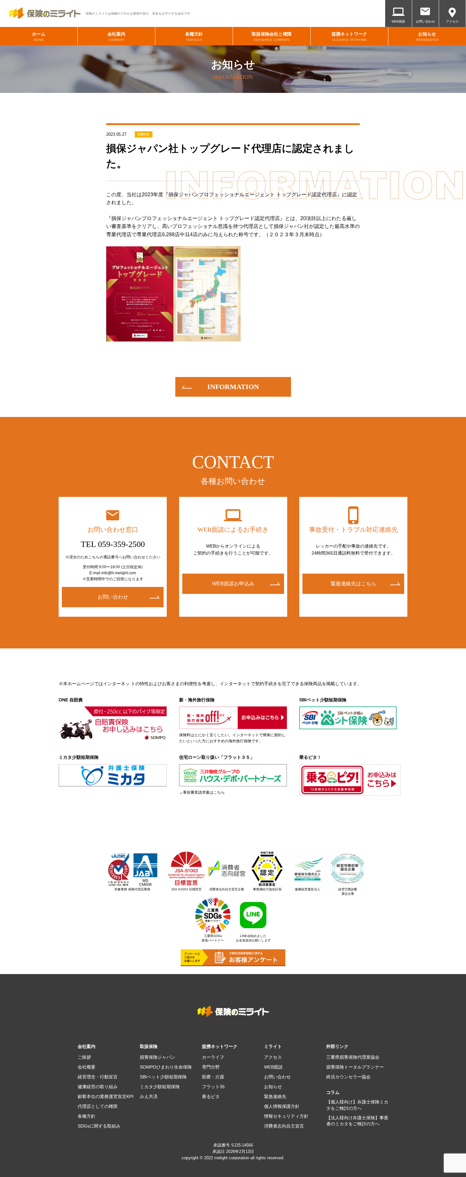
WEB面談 (398, 21)
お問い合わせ (425, 21)
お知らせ (143, 134)
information (233, 387)
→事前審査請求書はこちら (202, 792)
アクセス (452, 21)
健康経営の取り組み (98, 1086)
